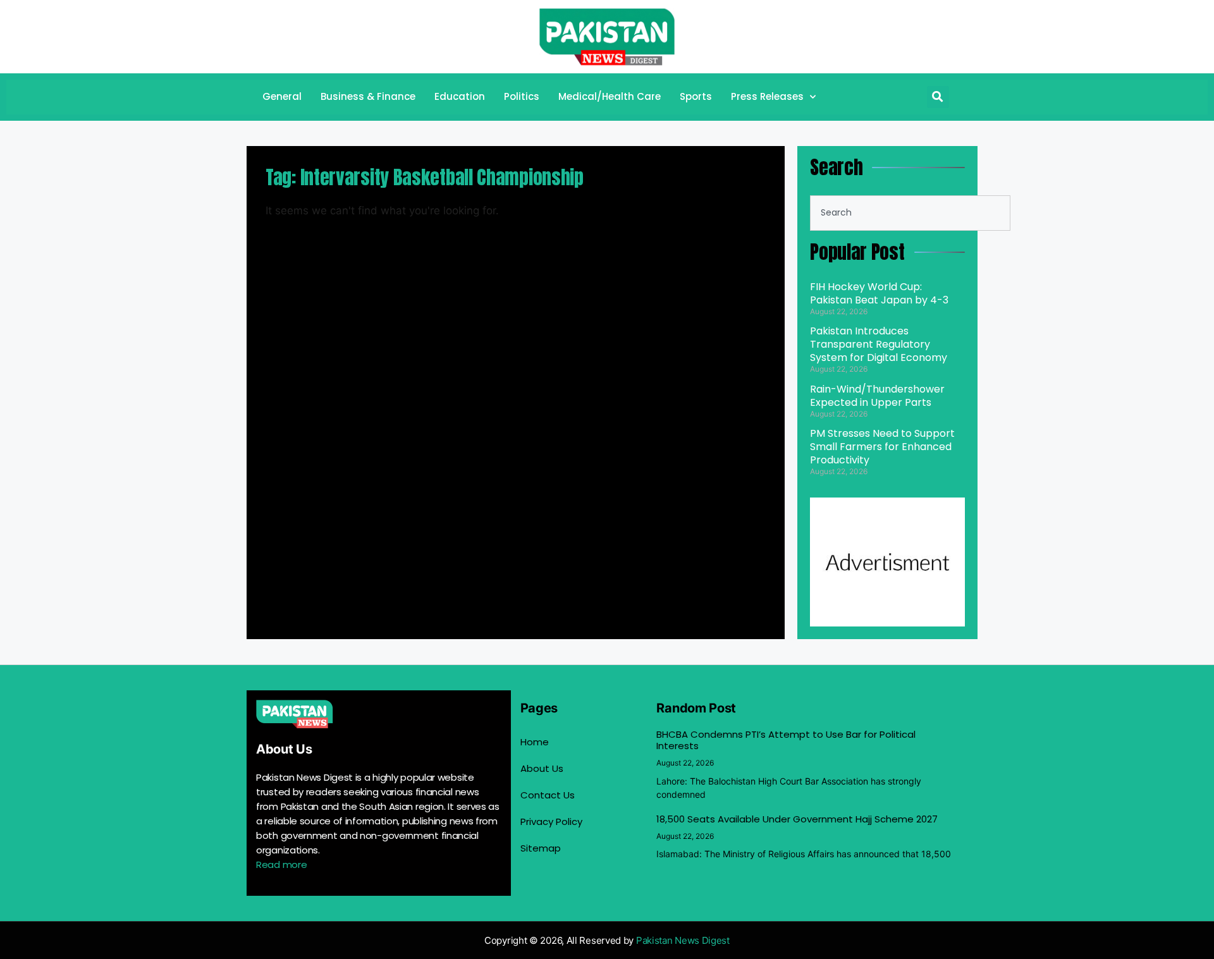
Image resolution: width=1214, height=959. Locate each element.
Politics (521, 96)
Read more (281, 864)
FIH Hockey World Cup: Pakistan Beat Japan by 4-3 (879, 293)
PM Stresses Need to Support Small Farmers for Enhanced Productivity (882, 446)
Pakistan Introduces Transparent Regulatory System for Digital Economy (878, 344)
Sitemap (540, 848)
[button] (938, 97)
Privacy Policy (551, 821)
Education (459, 96)
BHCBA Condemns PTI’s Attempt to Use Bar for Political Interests (786, 740)
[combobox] (910, 213)
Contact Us (547, 795)
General (282, 96)
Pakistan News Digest (683, 940)
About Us (541, 768)
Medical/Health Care (609, 96)
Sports (696, 96)
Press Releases (767, 96)
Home (534, 741)
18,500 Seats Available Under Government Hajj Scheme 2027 (797, 819)
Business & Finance (368, 96)
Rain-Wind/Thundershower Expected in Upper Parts (877, 396)
